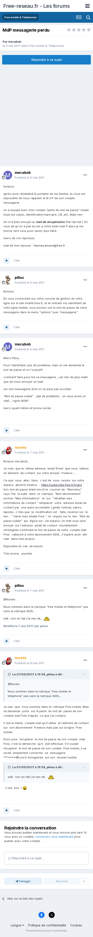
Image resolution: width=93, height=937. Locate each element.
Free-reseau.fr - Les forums (36, 6)
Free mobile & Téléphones (46, 45)
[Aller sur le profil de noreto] (7, 450)
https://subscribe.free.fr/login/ (61, 485)
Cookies (76, 925)
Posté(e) (30, 177)
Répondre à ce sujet (46, 59)
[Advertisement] (46, 115)
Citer (17, 260)
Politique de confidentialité (47, 925)
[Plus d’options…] (85, 175)
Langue (16, 925)
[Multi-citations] (6, 261)
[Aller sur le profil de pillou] (7, 280)
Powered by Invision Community (46, 930)
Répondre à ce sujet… (27, 858)
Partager (24, 881)
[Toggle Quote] (10, 674)
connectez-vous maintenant (54, 836)
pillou (51, 674)
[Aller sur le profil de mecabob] (7, 175)
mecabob (14, 41)
